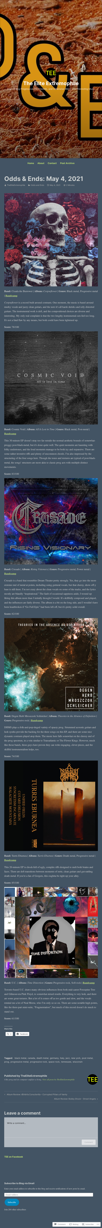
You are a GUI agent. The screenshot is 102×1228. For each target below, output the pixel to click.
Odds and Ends (37, 185)
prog (6, 1061)
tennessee (66, 1061)
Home (30, 163)
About (40, 163)
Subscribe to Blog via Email (19, 1183)
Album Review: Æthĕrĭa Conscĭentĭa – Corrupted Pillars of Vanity (35, 1095)
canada (31, 1058)
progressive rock (38, 1061)
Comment (88, 1142)
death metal (42, 1058)
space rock (54, 1061)
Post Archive (67, 163)
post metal (87, 1058)
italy (62, 1058)
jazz (68, 1058)
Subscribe (12, 1202)
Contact (52, 163)
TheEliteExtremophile (16, 185)
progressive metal (19, 1061)
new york (75, 1058)
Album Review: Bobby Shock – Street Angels (75, 1099)
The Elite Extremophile (51, 83)
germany (54, 1058)
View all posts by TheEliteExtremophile (58, 1079)
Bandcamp (11, 295)
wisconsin (77, 1061)
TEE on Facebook (13, 1156)
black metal (20, 1058)
